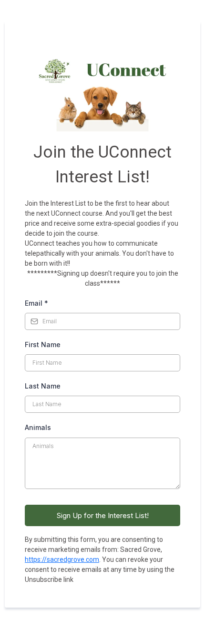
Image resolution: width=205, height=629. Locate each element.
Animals (38, 427)
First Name (43, 344)
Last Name (43, 386)
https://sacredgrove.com (62, 559)
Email (36, 303)
